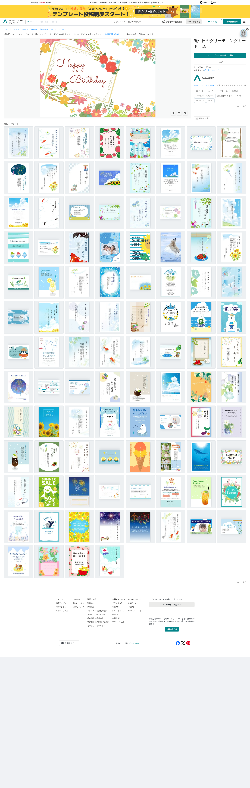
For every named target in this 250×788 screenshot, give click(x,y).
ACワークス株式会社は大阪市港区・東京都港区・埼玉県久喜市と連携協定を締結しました (126, 2)
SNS (204, 2)
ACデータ (132, 603)
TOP (196, 85)
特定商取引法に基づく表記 (98, 622)
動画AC (115, 614)
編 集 (210, 100)
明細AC (131, 607)
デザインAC (134, 643)
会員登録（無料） (113, 34)
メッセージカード (211, 70)
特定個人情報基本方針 (96, 618)
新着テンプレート (62, 603)
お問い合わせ (78, 607)
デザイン (200, 100)
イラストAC (117, 603)
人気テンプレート (62, 607)
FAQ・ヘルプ (78, 603)
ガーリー (212, 91)
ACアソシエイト (135, 611)
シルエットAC (118, 611)
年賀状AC (116, 618)
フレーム (224, 91)
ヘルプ (216, 2)
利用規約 (91, 607)
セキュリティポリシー (96, 626)
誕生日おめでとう (224, 96)
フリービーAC (118, 622)
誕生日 (235, 91)
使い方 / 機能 (133, 22)
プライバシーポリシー (96, 614)
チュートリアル (61, 611)
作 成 (239, 96)
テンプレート (117, 22)
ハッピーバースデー (204, 96)
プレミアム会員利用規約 (97, 611)
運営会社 (91, 603)
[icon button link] (244, 21)
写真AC (115, 607)
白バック (200, 91)
